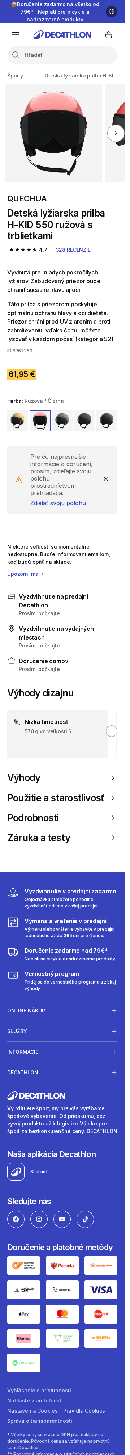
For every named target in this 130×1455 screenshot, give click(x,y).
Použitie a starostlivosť (55, 798)
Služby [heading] (17, 1031)
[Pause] (111, 11)
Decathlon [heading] (22, 1072)
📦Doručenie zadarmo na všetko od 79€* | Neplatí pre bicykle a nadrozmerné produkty (55, 11)
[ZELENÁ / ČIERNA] (84, 420)
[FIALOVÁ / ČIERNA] (106, 420)
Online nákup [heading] (26, 1010)
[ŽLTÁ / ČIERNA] (17, 420)
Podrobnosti (32, 817)
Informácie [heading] (22, 1052)
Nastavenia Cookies (32, 1411)
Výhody (23, 777)
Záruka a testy (38, 837)
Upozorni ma (23, 574)
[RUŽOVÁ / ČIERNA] (40, 420)
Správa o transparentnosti (39, 1421)
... (34, 75)
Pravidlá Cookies (84, 1411)
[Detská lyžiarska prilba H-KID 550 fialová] (53, 133)
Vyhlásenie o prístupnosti (39, 1390)
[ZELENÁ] (62, 420)
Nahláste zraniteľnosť (34, 1400)
